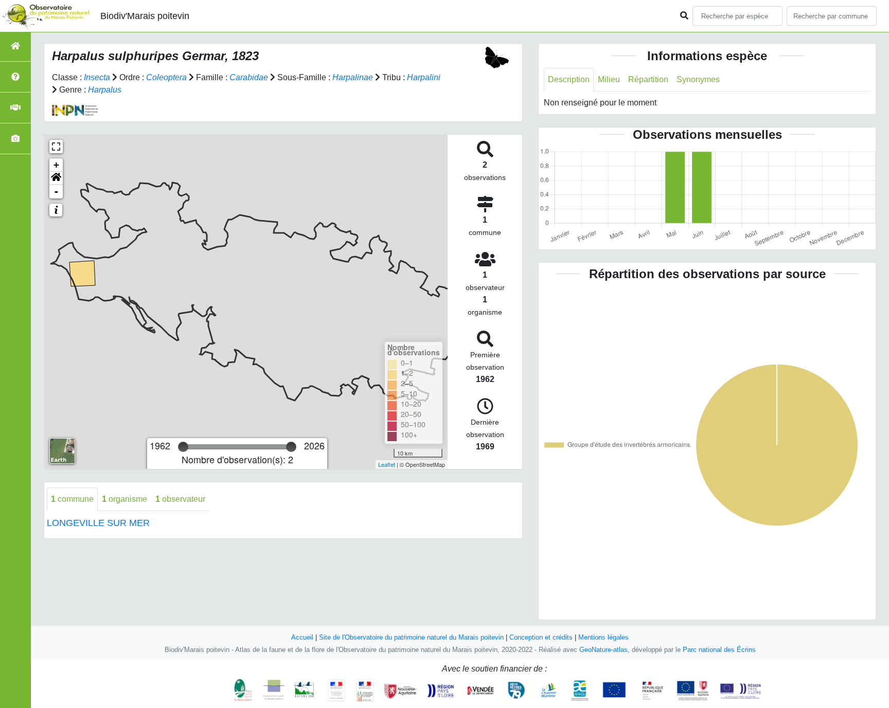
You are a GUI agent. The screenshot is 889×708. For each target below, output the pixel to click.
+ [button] (56, 164)
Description (569, 79)
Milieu (609, 79)
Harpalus (104, 89)
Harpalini (423, 77)
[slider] (183, 447)
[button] (56, 178)
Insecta (97, 77)
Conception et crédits (541, 637)
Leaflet (386, 464)
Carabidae (248, 77)
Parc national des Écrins (719, 649)
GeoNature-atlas (603, 649)
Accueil (302, 637)
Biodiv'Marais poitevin (144, 16)
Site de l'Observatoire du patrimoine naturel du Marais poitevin (411, 637)
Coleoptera (166, 77)
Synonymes (698, 79)
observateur (180, 499)
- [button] (56, 191)
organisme (124, 499)
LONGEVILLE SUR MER (98, 523)
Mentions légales (603, 637)
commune (72, 499)
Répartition (648, 79)
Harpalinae (352, 77)
